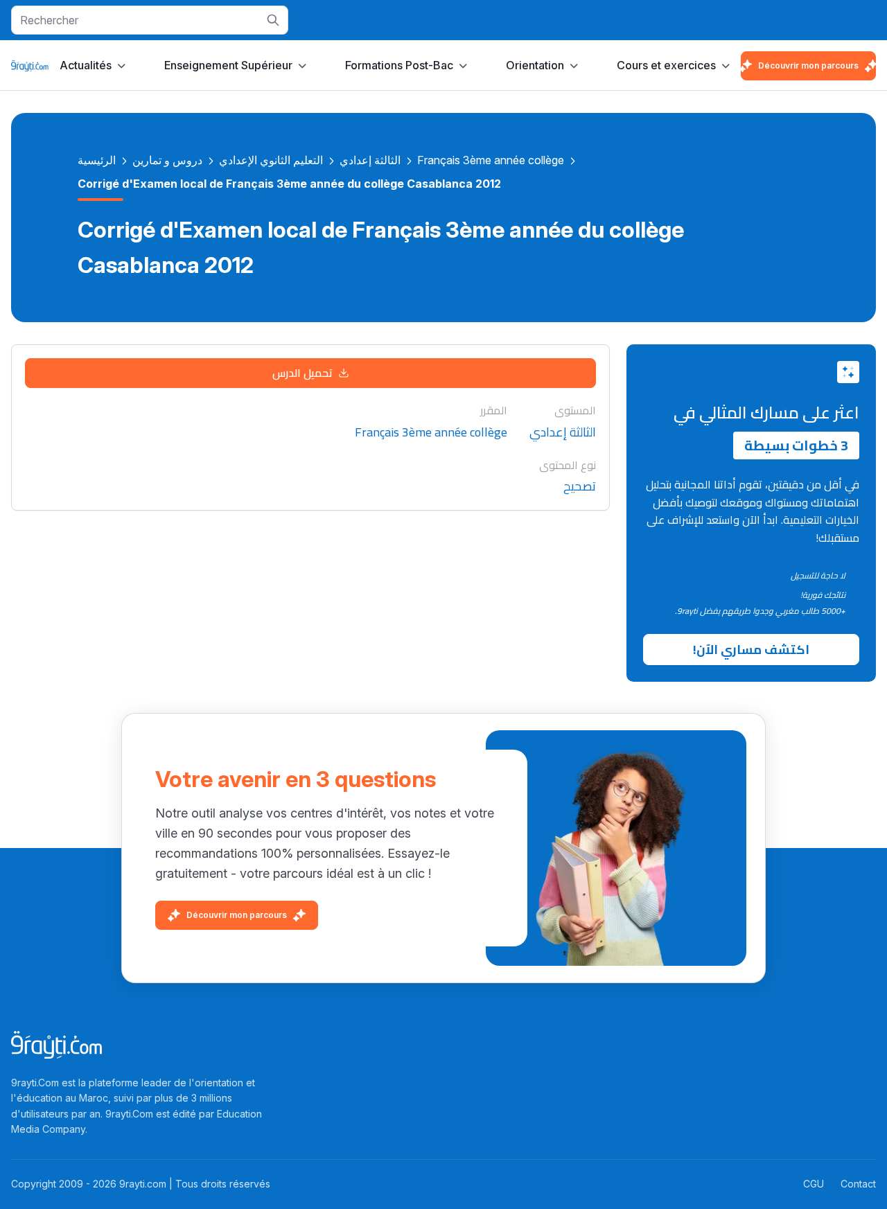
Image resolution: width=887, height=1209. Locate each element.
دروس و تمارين (167, 160)
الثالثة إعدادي (370, 160)
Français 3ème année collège (490, 160)
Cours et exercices (666, 65)
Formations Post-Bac (399, 65)
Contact (858, 1184)
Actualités (86, 65)
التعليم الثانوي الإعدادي (271, 160)
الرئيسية (97, 160)
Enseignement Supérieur (228, 65)
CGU (813, 1184)
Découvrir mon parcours (808, 65)
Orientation (535, 65)
